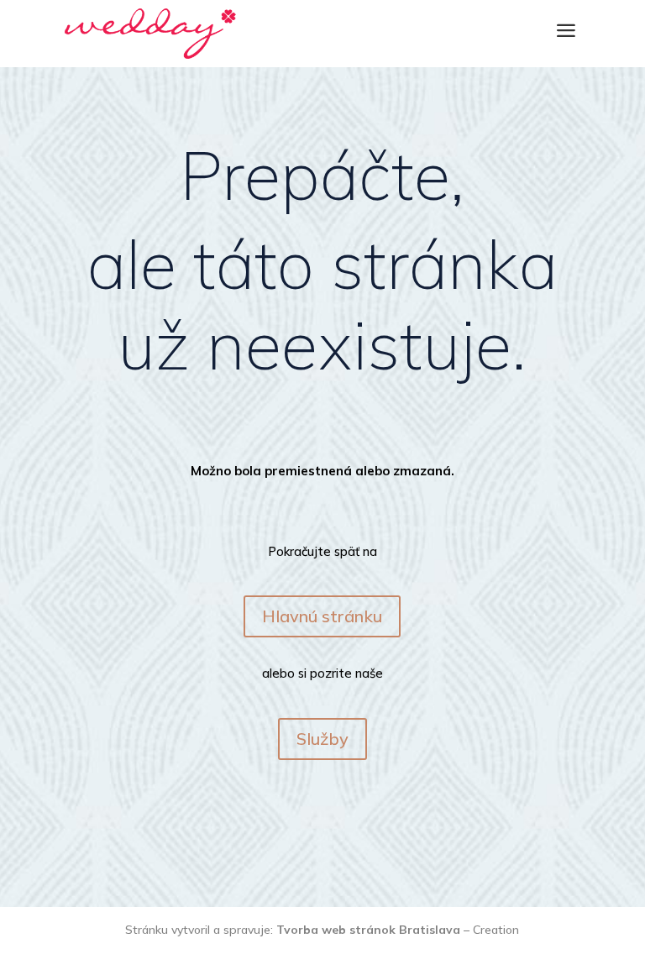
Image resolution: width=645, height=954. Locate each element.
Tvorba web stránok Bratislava (368, 929)
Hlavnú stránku (322, 615)
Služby (322, 738)
